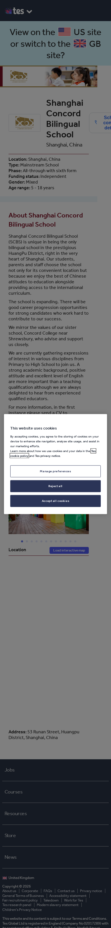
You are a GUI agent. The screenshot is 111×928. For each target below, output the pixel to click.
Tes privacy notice (47, 456)
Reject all (55, 486)
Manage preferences (55, 471)
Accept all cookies (55, 500)
